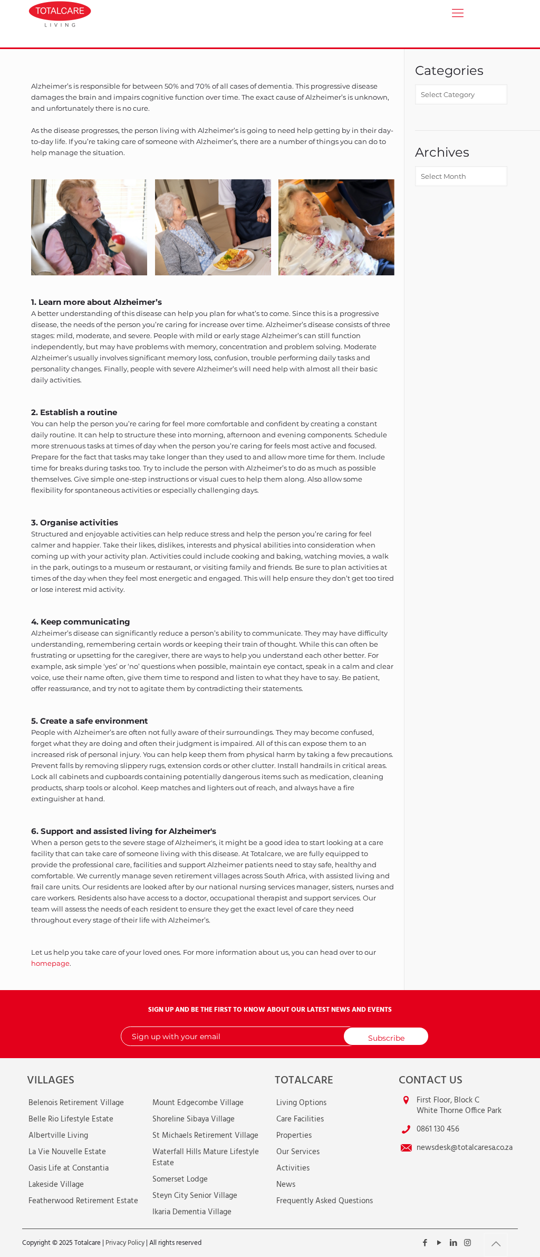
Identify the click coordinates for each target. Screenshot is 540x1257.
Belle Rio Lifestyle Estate (70, 1119)
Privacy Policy (124, 1243)
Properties (294, 1135)
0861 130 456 (438, 1129)
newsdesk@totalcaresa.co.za (465, 1147)
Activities (293, 1168)
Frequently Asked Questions (324, 1201)
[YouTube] (439, 1243)
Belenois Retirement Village (76, 1103)
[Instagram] (467, 1243)
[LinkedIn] (453, 1243)
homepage (50, 963)
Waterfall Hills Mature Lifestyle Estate (205, 1157)
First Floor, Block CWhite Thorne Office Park (459, 1105)
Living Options (301, 1103)
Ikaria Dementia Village (192, 1212)
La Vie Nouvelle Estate (67, 1152)
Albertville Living (58, 1135)
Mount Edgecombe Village (198, 1103)
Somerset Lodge (180, 1179)
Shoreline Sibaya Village (193, 1119)
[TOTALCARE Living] (85, 13)
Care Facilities (300, 1119)
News (285, 1184)
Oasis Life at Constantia (68, 1168)
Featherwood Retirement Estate (83, 1201)
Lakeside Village (56, 1184)
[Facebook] (424, 1243)
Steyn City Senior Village (194, 1195)
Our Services (298, 1152)
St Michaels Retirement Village (205, 1135)
